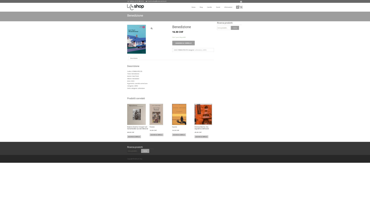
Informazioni (228, 7)
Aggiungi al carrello (183, 43)
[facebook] (241, 2)
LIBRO (205, 50)
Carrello (209, 7)
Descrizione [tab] (133, 58)
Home (193, 7)
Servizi (218, 7)
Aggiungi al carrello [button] (134, 136)
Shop (201, 7)
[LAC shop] (134, 7)
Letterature (198, 50)
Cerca (235, 28)
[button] (153, 27)
